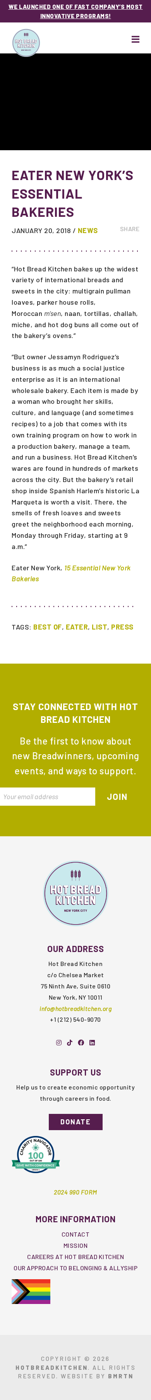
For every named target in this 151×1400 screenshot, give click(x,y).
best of (47, 627)
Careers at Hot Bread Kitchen (75, 1256)
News (88, 230)
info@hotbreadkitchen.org (75, 1008)
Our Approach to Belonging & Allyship (75, 1267)
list (99, 627)
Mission (75, 1245)
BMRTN (121, 1376)
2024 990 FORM (75, 1192)
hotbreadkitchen (51, 1367)
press (122, 627)
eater (77, 627)
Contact (76, 1234)
